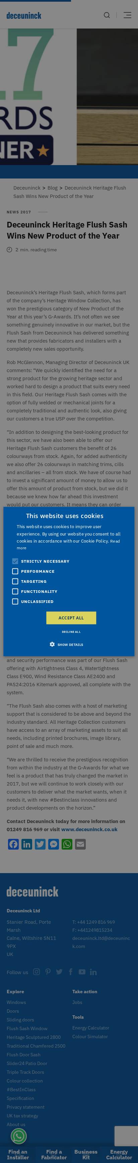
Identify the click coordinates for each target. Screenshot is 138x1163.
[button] (69, 644)
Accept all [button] (71, 617)
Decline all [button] (71, 631)
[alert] (69, 581)
